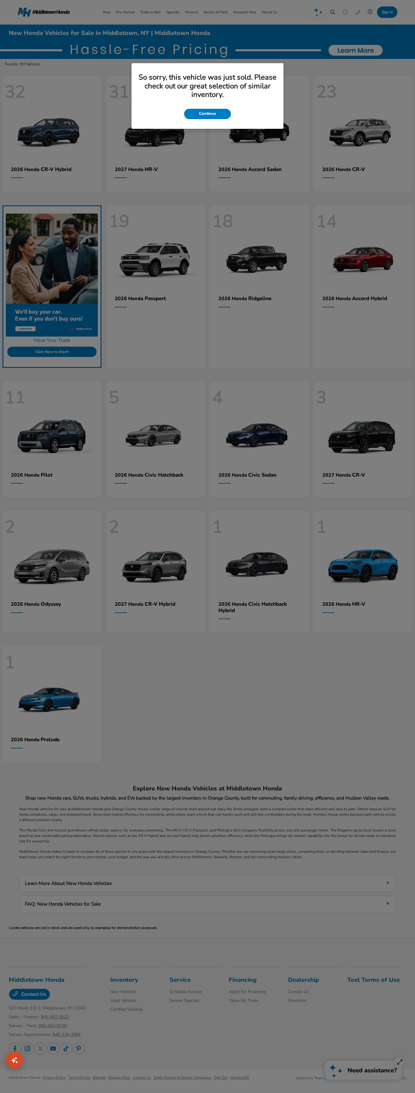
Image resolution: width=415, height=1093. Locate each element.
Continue (207, 113)
